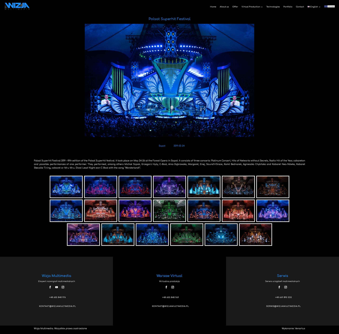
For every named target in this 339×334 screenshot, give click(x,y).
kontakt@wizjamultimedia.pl (57, 306)
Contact (300, 7)
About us (224, 7)
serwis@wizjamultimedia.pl (283, 306)
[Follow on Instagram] (63, 287)
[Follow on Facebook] (50, 287)
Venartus (300, 328)
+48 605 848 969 (170, 297)
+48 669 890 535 (283, 297)
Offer (235, 7)
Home (213, 7)
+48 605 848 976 (57, 297)
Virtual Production (251, 7)
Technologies (273, 7)
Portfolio (287, 7)
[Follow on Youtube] (56, 287)
